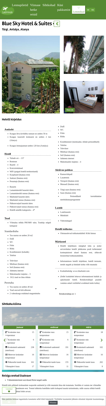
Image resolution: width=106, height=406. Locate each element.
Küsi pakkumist (63, 7)
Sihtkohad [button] (49, 5)
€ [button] (57, 24)
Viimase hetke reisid (35, 9)
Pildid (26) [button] (69, 110)
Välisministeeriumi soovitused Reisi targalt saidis (27, 380)
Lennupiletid (20, 5)
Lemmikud (9, 389)
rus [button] (92, 10)
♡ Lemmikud (78, 9)
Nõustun (53, 402)
